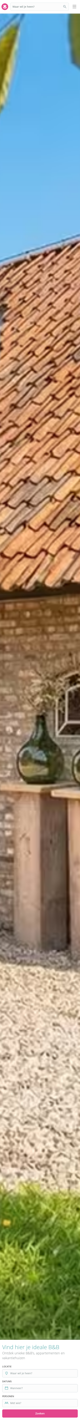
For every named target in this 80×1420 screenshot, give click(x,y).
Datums (7, 1381)
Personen (8, 1396)
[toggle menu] (74, 6)
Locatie (7, 1366)
